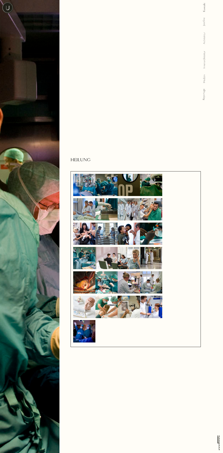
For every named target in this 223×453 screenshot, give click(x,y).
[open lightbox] (84, 185)
